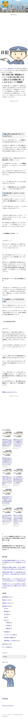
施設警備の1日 (6, 606)
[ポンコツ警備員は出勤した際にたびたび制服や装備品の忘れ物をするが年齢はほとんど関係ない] (18, 471)
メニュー (15, 14)
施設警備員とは (6, 597)
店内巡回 (8, 625)
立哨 (5, 617)
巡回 (5, 620)
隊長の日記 (5, 644)
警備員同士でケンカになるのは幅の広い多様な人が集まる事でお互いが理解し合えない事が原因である (14, 585)
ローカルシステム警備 (9, 634)
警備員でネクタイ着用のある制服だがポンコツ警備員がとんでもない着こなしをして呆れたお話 (18, 442)
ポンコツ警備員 (6, 647)
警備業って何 (5, 600)
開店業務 (6, 611)
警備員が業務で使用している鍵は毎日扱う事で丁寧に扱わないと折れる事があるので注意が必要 (14, 574)
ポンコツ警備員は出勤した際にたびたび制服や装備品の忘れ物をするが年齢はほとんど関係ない (18, 479)
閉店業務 (6, 631)
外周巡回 (8, 622)
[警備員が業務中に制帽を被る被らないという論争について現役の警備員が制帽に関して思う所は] (7, 491)
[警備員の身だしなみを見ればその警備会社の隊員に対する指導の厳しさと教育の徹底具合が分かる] (7, 434)
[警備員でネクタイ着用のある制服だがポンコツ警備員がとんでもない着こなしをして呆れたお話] (18, 434)
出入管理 (6, 614)
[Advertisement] (14, 31)
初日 (5, 608)
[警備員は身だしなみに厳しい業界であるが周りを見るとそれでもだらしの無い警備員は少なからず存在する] (7, 471)
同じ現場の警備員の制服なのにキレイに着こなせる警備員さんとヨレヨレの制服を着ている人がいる (7, 518)
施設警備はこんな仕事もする (11, 640)
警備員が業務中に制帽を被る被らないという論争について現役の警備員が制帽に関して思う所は (7, 499)
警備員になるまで (6, 603)
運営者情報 (5, 698)
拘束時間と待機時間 (9, 637)
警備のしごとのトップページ (9, 392)
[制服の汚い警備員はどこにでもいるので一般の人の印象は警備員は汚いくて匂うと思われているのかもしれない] (18, 510)
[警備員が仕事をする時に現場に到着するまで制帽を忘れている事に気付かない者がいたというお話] (7, 453)
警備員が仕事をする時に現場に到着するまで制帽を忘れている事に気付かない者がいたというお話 (7, 461)
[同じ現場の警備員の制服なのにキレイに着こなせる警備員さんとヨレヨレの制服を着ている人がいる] (7, 510)
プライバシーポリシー (7, 705)
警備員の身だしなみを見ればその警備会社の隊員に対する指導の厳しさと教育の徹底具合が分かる (7, 442)
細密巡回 (8, 628)
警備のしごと (7, 9)
